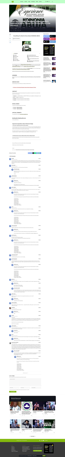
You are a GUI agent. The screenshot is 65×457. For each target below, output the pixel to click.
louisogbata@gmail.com (17, 354)
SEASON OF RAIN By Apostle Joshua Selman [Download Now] (15, 430)
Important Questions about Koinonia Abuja (33, 57)
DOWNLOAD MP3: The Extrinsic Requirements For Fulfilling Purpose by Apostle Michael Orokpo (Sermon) (47, 76)
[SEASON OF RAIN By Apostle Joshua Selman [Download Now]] (15, 423)
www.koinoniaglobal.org (24, 114)
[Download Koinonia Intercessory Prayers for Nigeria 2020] (49, 423)
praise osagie (14, 187)
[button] (44, 455)
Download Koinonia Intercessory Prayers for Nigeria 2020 (48, 430)
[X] (46, 1)
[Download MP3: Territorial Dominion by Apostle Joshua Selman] (49, 406)
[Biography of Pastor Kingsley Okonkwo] (38, 406)
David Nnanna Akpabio (15, 342)
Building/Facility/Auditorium (32, 55)
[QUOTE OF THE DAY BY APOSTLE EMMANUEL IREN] (54, 81)
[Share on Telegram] (18, 30)
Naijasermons (16, 180)
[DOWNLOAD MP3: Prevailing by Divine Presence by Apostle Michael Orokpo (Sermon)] (54, 58)
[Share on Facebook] (14, 30)
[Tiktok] (46, 41)
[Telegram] (49, 1)
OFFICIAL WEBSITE (16, 60)
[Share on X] (15, 30)
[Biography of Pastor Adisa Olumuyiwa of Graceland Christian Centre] (15, 406)
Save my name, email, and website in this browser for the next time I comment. (19, 389)
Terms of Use (34, 455)
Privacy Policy (30, 455)
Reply (40, 158)
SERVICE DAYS (16, 56)
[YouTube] (47, 1)
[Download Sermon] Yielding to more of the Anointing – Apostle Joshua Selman (38, 430)
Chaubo (13, 315)
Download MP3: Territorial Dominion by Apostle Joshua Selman (49, 412)
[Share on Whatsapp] (17, 30)
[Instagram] (48, 1)
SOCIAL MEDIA (16, 59)
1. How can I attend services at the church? (33, 59)
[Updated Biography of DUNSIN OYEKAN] (26, 423)
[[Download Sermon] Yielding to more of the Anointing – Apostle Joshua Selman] (38, 423)
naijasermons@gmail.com (34, 233)
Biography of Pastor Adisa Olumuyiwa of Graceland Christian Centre (14, 412)
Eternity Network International (26, 64)
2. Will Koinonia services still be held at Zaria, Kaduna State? (33, 61)
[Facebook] (45, 1)
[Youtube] (53, 39)
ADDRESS (15, 55)
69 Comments (12, 28)
